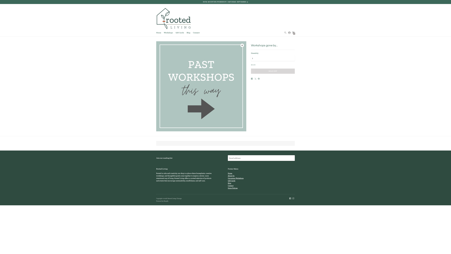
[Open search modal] (285, 32)
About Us (231, 176)
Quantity (254, 53)
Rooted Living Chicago (175, 198)
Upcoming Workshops (236, 178)
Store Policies (233, 188)
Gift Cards (180, 33)
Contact (230, 186)
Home (158, 33)
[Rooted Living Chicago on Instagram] (293, 198)
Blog (188, 33)
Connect (196, 33)
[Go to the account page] (289, 32)
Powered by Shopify (162, 201)
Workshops (168, 33)
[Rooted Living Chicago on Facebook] (290, 198)
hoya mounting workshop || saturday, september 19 (225, 2)
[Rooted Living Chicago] (173, 19)
